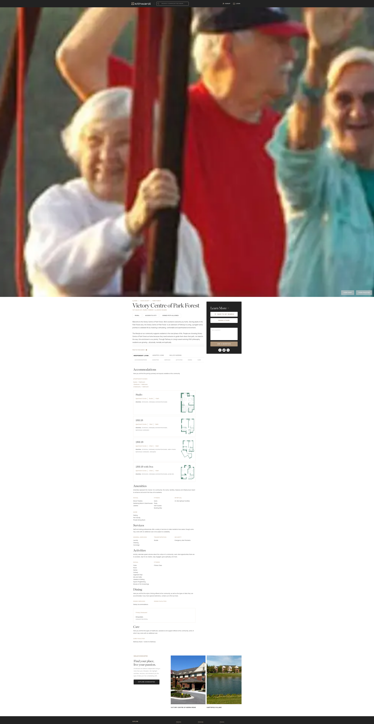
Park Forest (156, 300)
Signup (227, 3)
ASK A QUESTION (224, 344)
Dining (190, 360)
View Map (348, 292)
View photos (364, 292)
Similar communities (141, 656)
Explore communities (146, 682)
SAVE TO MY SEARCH (225, 314)
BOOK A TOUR (223, 320)
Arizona (222, 722)
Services (167, 360)
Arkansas (200, 722)
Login (238, 3)
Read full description (138, 350)
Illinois (134, 300)
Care (199, 360)
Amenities (155, 360)
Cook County (144, 300)
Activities (179, 360)
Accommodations (141, 360)
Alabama (178, 722)
